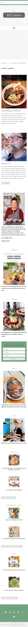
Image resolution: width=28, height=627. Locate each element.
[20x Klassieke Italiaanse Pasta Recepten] (14, 562)
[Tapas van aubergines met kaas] (14, 518)
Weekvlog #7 (6, 163)
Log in (25, 624)
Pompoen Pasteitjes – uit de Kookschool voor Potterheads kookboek (14, 469)
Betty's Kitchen (14, 15)
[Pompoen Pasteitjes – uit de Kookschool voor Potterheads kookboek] (14, 460)
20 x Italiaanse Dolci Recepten (14, 490)
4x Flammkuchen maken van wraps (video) (14, 538)
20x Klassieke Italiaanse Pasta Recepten (14, 570)
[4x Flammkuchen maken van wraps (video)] (14, 537)
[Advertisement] (14, 44)
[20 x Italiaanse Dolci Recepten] (14, 482)
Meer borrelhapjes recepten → (12, 546)
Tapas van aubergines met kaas (14, 519)
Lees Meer (5, 183)
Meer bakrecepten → (9, 497)
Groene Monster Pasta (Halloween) (14, 590)
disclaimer (20, 624)
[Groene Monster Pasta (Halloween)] (14, 582)
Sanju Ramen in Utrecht (11, 111)
